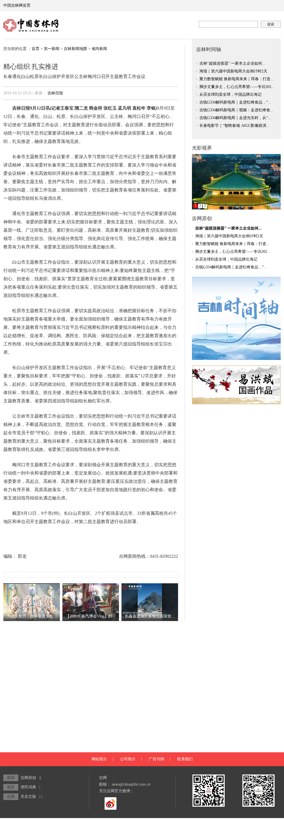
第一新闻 (51, 49)
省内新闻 (99, 49)
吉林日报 (55, 93)
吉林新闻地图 (75, 49)
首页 (35, 49)
